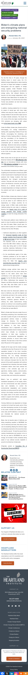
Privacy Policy (14, 669)
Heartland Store (14, 618)
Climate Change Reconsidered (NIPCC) (14, 625)
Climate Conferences (14, 628)
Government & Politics (9, 10)
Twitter (17, 470)
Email (14, 470)
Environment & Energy (9, 15)
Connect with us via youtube (15, 606)
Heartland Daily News (14, 615)
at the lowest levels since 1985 (12, 123)
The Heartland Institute (7, 3)
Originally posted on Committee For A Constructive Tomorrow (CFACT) (14, 72)
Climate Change (7, 12)
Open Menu (25, 3)
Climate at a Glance (14, 631)
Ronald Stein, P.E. (15, 36)
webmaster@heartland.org (14, 601)
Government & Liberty (9, 17)
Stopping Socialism (14, 640)
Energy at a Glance (14, 637)
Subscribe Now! (7, 563)
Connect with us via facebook (8, 606)
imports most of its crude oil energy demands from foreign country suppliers (14, 212)
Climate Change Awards (14, 621)
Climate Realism (14, 634)
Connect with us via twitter (12, 606)
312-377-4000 (14, 599)
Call (11, 470)
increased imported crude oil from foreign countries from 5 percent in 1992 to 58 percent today (15, 237)
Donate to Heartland (8, 539)
